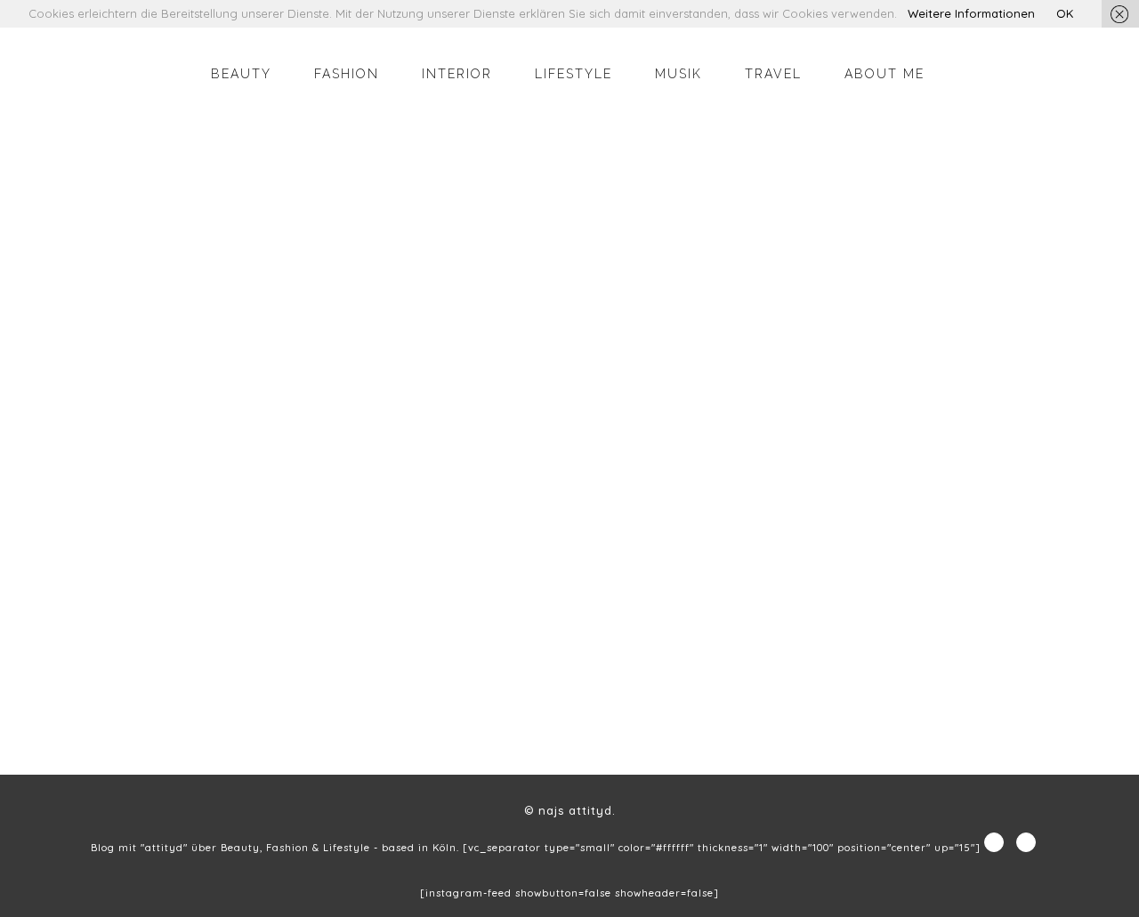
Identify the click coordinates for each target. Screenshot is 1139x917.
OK (1064, 13)
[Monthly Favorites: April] (232, 458)
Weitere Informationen (971, 13)
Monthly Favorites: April (179, 652)
